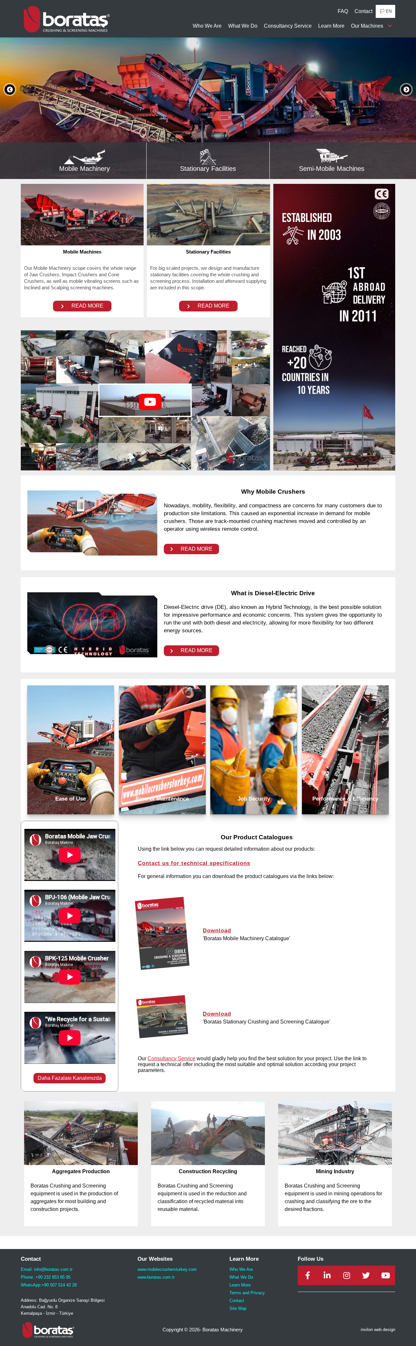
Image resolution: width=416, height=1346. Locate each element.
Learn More (331, 26)
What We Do (242, 26)
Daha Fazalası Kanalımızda (70, 1078)
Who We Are (207, 26)
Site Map (237, 1308)
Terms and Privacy (247, 1292)
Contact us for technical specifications (194, 863)
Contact (363, 11)
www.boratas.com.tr (156, 1277)
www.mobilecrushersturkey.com (167, 1269)
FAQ (343, 11)
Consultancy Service (288, 26)
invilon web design (378, 1329)
